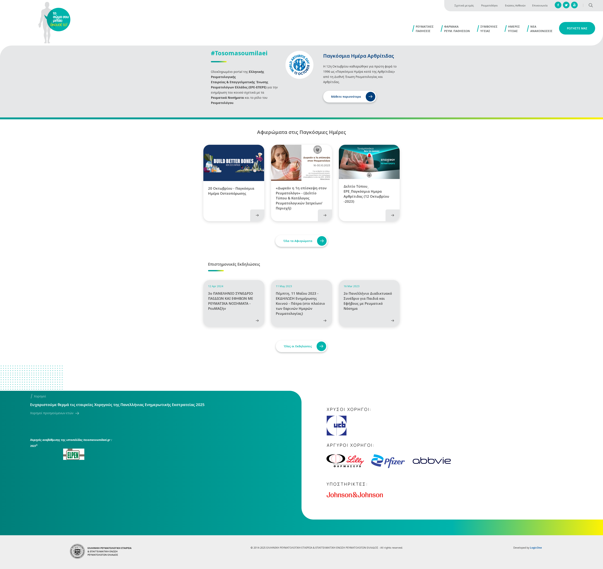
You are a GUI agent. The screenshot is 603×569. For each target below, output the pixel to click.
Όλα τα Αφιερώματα (297, 241)
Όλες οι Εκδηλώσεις (298, 346)
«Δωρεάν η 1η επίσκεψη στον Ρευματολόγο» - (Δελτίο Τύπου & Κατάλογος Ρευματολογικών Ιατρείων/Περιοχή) (301, 198)
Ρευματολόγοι (489, 5)
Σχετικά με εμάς (464, 5)
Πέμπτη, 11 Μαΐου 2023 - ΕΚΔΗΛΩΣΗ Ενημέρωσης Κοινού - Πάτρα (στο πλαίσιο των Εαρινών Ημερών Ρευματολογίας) (300, 303)
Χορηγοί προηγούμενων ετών (51, 413)
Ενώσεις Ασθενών (515, 5)
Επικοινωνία (540, 5)
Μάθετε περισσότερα (346, 96)
